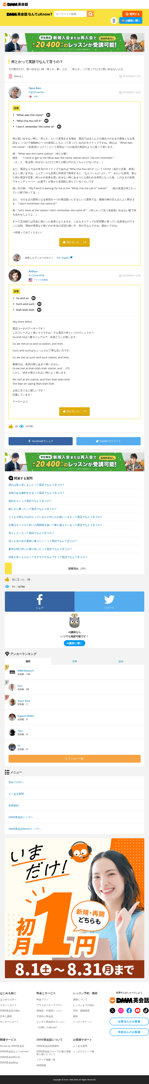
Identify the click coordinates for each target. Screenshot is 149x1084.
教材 (75, 1016)
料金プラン (42, 999)
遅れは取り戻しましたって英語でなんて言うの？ (37, 484)
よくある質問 (16, 793)
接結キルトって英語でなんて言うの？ (30, 501)
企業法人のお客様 (129, 1021)
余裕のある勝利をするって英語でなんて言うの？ (37, 493)
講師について (80, 999)
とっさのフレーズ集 (83, 1051)
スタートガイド (8, 1005)
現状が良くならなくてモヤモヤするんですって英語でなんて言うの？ (48, 557)
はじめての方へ (8, 999)
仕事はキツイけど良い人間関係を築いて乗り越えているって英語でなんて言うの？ (56, 525)
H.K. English (63, 257)
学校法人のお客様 (129, 1032)
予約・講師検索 (81, 1010)
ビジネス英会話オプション (51, 1021)
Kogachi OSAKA (26, 716)
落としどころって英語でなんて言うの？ (31, 533)
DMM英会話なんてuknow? (14, 1051)
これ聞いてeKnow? (47, 1027)
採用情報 (41, 1065)
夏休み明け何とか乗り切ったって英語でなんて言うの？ (40, 549)
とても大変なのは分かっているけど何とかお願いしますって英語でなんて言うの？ (56, 517)
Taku (20, 730)
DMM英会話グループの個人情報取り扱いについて (54, 1053)
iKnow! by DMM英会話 (12, 1046)
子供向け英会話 (45, 1016)
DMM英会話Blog (9, 1062)
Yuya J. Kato (24, 700)
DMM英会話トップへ (21, 817)
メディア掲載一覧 (46, 1059)
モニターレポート (9, 1021)
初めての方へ (16, 782)
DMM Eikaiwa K (26, 670)
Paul (20, 685)
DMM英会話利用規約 (48, 1046)
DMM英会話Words (10, 1057)
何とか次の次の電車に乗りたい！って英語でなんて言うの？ (43, 541)
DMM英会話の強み (10, 1010)
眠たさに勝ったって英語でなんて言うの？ (33, 509)
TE (19, 745)
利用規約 (14, 805)
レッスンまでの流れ (83, 1005)
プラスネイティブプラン (50, 1005)
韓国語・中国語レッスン (50, 1010)
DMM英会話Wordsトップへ (25, 828)
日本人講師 (6, 1016)
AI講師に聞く (132, 20)
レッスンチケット (82, 1021)
